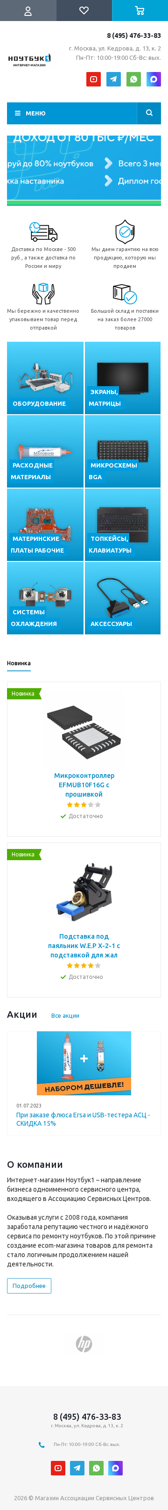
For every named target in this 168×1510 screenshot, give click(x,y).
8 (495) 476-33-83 (134, 35)
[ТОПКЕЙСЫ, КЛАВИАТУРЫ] (123, 525)
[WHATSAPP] (133, 79)
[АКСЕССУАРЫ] (123, 598)
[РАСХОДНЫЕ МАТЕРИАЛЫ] (45, 451)
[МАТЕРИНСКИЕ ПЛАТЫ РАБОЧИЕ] (45, 525)
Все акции (65, 1015)
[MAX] (154, 79)
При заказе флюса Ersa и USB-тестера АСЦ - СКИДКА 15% (83, 1119)
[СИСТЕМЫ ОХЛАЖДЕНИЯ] (45, 598)
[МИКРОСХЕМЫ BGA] (123, 451)
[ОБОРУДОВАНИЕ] (45, 378)
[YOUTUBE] (93, 79)
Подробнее (29, 1285)
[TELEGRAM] (113, 79)
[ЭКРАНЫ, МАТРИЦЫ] (123, 378)
